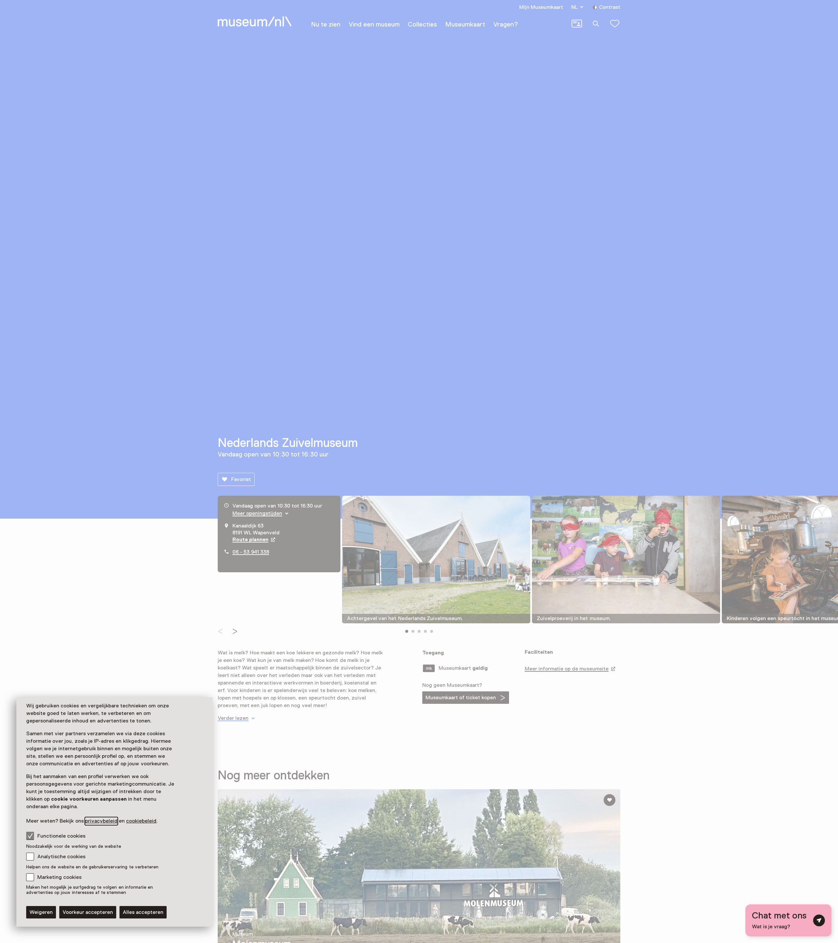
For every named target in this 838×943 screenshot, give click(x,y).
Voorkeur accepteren (88, 912)
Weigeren (41, 912)
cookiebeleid (141, 821)
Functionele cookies (61, 836)
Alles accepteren (143, 912)
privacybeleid (101, 821)
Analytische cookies (61, 857)
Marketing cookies (59, 877)
